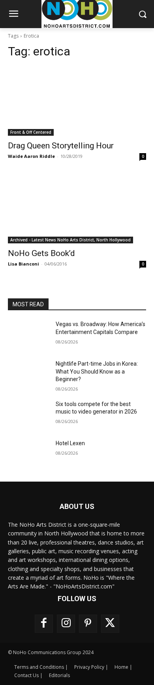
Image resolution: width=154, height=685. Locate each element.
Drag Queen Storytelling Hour (61, 145)
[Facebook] (44, 624)
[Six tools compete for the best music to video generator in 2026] (28, 415)
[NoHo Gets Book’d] (77, 208)
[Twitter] (110, 624)
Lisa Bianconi (23, 264)
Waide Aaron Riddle (31, 156)
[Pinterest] (88, 624)
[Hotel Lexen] (28, 454)
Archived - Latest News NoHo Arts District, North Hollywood (70, 240)
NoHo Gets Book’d (41, 253)
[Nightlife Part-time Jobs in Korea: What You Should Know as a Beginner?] (28, 374)
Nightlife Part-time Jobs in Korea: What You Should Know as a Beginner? (97, 371)
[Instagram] (66, 624)
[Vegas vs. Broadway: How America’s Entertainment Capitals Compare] (28, 335)
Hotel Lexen (70, 443)
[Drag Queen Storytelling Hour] (77, 101)
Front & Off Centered (30, 132)
